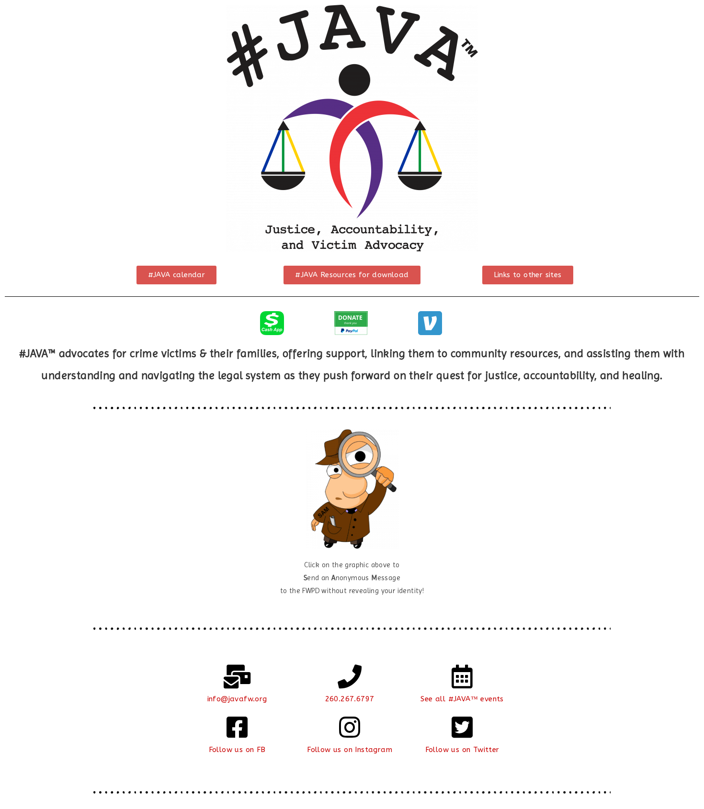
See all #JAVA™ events (461, 699)
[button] (176, 275)
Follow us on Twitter (462, 749)
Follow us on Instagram (349, 749)
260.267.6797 (350, 699)
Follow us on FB (237, 749)
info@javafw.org (237, 699)
